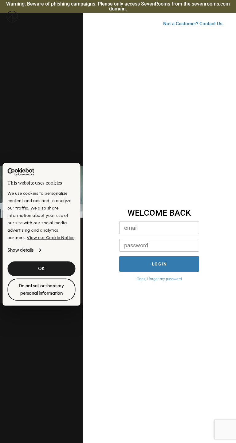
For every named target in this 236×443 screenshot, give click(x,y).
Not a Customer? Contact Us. (193, 23)
